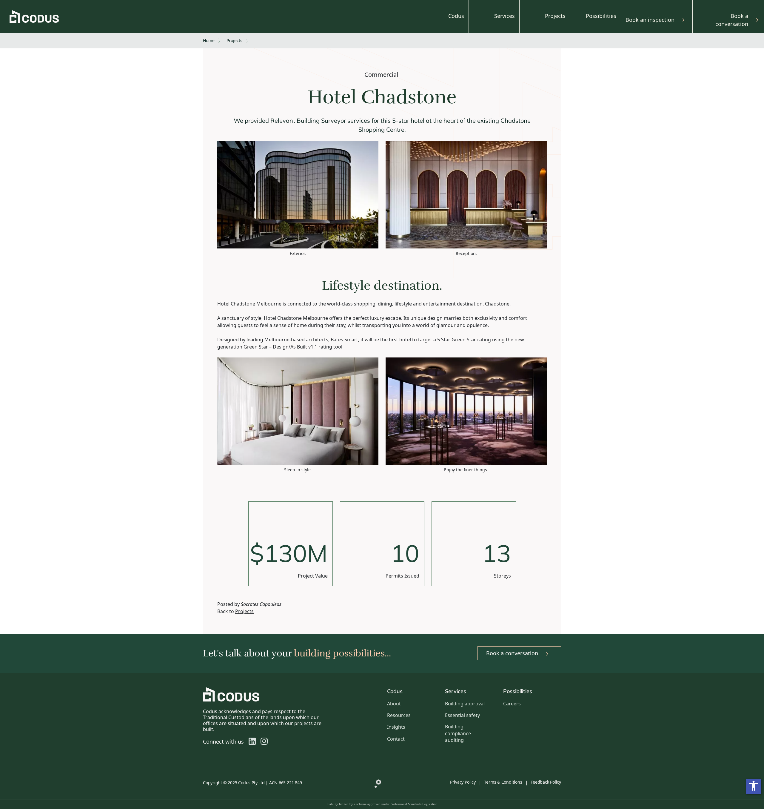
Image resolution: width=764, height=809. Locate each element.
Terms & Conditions (503, 782)
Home (209, 40)
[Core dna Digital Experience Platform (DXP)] (376, 782)
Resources (399, 715)
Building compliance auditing (458, 733)
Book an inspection (650, 19)
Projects (555, 15)
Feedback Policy (546, 782)
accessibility (754, 786)
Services (504, 15)
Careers (512, 703)
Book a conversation (731, 19)
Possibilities (601, 15)
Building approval (465, 703)
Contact (396, 739)
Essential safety (462, 715)
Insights (396, 727)
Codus (456, 15)
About (394, 703)
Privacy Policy (463, 782)
